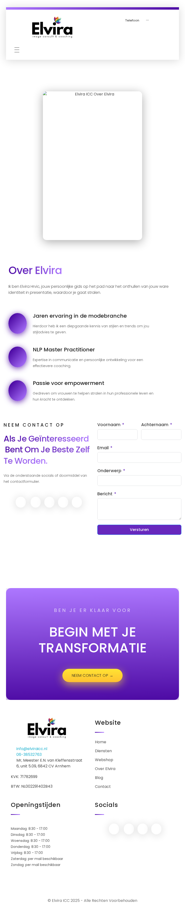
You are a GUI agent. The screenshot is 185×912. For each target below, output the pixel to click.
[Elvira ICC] (52, 27)
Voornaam (108, 425)
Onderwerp (109, 471)
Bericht (104, 494)
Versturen (139, 529)
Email (103, 448)
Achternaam (154, 425)
